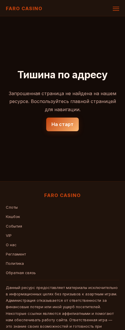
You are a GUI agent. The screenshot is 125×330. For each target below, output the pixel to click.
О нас (11, 244)
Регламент (16, 254)
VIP (9, 235)
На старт (62, 124)
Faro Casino (24, 8)
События (14, 226)
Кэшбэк (13, 216)
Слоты (12, 207)
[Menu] (116, 9)
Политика (15, 263)
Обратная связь (21, 272)
